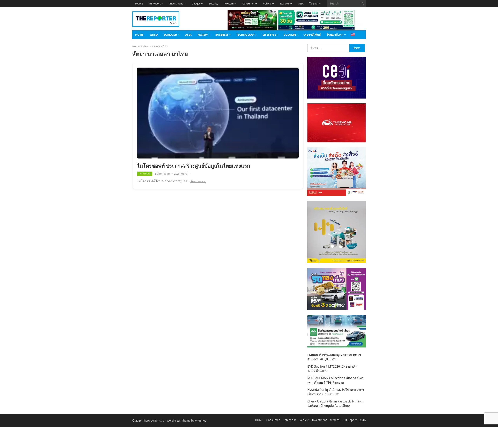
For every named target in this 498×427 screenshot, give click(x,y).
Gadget (196, 3)
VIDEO (153, 34)
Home (135, 46)
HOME (139, 3)
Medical (335, 420)
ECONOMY (171, 34)
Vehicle (267, 3)
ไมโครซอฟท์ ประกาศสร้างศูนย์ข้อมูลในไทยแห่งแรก (193, 165)
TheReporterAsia (153, 420)
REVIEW (202, 34)
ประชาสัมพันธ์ (312, 34)
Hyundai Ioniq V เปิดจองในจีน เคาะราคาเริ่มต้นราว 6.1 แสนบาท (335, 391)
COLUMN (290, 34)
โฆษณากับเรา (335, 34)
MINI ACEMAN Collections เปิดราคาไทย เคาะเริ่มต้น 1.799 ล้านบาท (335, 380)
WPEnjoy (200, 420)
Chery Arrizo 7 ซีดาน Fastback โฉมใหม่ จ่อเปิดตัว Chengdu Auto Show (335, 403)
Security (213, 3)
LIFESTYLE (269, 34)
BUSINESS (222, 34)
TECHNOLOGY (245, 34)
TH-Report (155, 3)
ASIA (300, 3)
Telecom (229, 3)
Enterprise (289, 420)
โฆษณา (313, 3)
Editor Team (163, 173)
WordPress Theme (178, 420)
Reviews (284, 3)
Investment (176, 3)
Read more (198, 181)
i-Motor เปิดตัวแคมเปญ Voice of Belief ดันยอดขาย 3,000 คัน (334, 357)
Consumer (248, 3)
